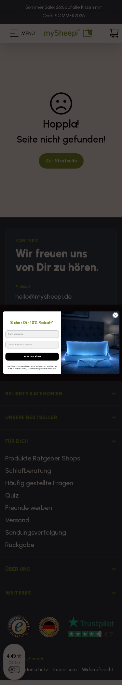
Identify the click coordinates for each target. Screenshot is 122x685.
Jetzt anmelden (32, 356)
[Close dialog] (115, 315)
